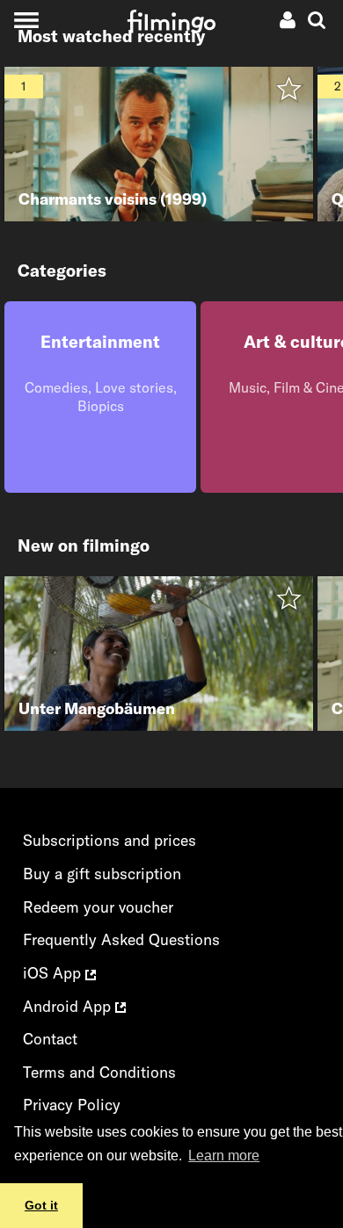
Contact (50, 1039)
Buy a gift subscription (102, 873)
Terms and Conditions (99, 1072)
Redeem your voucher (98, 907)
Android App (69, 1006)
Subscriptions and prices (109, 840)
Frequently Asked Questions (121, 939)
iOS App (54, 973)
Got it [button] (41, 1205)
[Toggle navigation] (26, 20)
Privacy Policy (71, 1104)
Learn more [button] (223, 1155)
